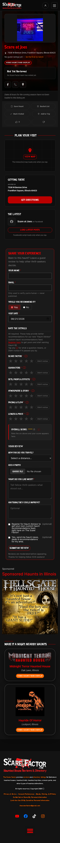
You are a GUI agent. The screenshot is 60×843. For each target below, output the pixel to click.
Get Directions (30, 199)
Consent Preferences (26, 794)
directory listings (39, 777)
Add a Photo (14, 465)
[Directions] (23, 84)
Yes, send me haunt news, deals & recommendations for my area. (32, 539)
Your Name (14, 270)
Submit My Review (19, 548)
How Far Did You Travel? (20, 453)
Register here (14, 342)
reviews (26, 777)
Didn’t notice (42, 361)
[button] (30, 831)
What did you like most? (21, 479)
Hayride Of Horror (30, 720)
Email (12, 282)
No (27, 307)
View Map (30, 156)
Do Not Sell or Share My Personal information (30, 797)
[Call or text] (15, 84)
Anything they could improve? (24, 502)
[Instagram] (43, 816)
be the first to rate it (34, 57)
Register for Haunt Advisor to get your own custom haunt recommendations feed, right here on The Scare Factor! (32, 528)
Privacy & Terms (10, 794)
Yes (16, 307)
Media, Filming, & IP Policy (46, 794)
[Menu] (54, 5)
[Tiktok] (34, 816)
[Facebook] (8, 84)
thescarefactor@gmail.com (30, 806)
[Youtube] (17, 816)
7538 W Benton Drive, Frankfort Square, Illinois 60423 (31, 53)
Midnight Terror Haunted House (30, 666)
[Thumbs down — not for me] (43, 122)
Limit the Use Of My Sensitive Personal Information (30, 800)
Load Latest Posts (30, 229)
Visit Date (14, 313)
